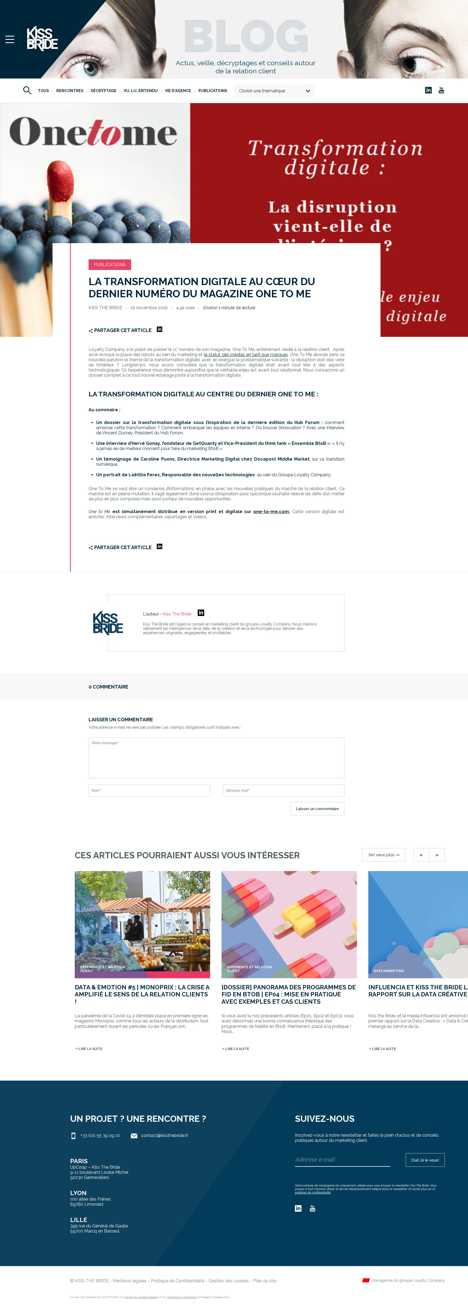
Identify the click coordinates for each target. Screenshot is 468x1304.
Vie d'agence (178, 91)
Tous (43, 91)
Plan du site (264, 1280)
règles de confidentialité (141, 1297)
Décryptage (103, 91)
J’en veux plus (384, 854)
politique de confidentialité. (313, 1192)
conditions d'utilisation (182, 1297)
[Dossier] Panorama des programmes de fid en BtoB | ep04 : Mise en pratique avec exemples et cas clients (289, 994)
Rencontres (69, 91)
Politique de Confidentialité (177, 1280)
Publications (213, 91)
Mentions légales (130, 1280)
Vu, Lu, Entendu (141, 91)
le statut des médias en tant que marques (246, 354)
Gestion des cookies (229, 1280)
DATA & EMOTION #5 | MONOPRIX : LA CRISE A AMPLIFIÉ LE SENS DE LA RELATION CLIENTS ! (142, 994)
